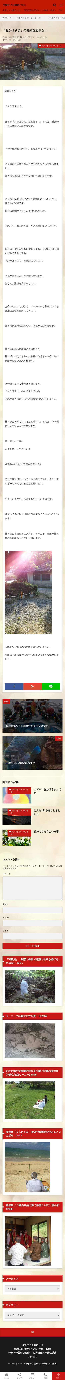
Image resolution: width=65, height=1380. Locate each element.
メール (6, 917)
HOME (8, 17)
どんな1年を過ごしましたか (47, 812)
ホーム (6, 1378)
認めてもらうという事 (46, 831)
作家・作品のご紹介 (19, 1352)
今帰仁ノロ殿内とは (11, 10)
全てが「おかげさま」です (47, 791)
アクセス (32, 1356)
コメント (6, 874)
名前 (5, 904)
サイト (5, 931)
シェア (19, 1378)
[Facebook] (14, 686)
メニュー (32, 1378)
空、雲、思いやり (13, 40)
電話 (45, 1378)
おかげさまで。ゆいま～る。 (29, 17)
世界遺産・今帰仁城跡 (44, 1352)
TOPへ (58, 1378)
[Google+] (32, 686)
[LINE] (51, 686)
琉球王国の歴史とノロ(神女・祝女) (39, 10)
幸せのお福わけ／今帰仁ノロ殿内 (41, 1363)
